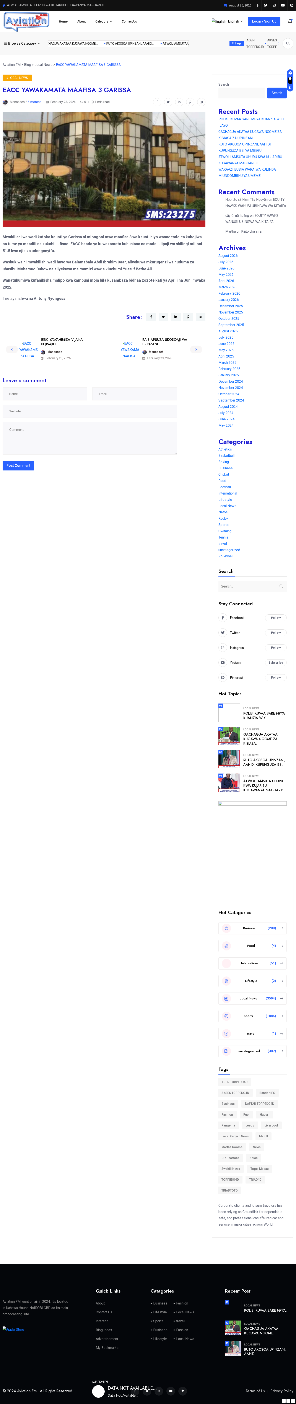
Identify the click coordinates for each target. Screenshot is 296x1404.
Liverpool (271, 1125)
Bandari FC (267, 1093)
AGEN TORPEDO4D (234, 1082)
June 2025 (226, 344)
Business (225, 468)
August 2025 (228, 331)
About (81, 21)
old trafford (230, 1158)
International (227, 493)
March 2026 (227, 287)
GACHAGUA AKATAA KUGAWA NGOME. (261, 1331)
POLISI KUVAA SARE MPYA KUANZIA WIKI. (264, 715)
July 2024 (225, 413)
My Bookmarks (107, 1348)
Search (223, 84)
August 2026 (228, 256)
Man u (263, 1136)
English (233, 21)
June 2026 (226, 268)
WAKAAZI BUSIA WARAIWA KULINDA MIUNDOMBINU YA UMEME (53, 5)
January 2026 (228, 300)
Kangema (228, 1125)
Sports (223, 525)
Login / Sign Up (264, 21)
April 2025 (226, 356)
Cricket (223, 474)
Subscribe (276, 662)
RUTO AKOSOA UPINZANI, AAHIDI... (120, 43)
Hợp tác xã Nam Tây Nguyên (246, 200)
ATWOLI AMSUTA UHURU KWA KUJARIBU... (182, 43)
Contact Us (129, 21)
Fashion (227, 1114)
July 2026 (225, 262)
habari (264, 1114)
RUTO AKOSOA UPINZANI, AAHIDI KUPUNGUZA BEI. (264, 762)
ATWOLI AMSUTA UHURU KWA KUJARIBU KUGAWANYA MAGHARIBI (263, 786)
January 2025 (228, 375)
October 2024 (228, 394)
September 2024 (231, 400)
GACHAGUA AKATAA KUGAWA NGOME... (60, 43)
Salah (254, 1158)
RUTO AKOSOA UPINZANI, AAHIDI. (265, 1352)
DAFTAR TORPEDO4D (259, 1103)
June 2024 (226, 419)
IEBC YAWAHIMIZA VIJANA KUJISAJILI (62, 342)
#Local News (17, 78)
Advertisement (107, 1339)
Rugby (223, 518)
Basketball (226, 456)
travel (222, 544)
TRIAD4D (255, 1179)
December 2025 (230, 306)
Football (224, 487)
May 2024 (226, 425)
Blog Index (104, 1330)
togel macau (259, 1169)
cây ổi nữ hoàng (237, 216)
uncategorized (229, 550)
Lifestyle (225, 500)
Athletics (225, 449)
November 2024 (230, 388)
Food (222, 481)
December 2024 (230, 381)
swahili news (230, 1169)
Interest (102, 1321)
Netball (223, 512)
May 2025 (226, 350)
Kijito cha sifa (251, 231)
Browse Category (22, 43)
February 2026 (229, 293)
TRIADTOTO (229, 1190)
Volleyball (225, 556)
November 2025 (230, 312)
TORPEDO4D (230, 1179)
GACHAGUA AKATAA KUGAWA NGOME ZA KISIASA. (260, 739)
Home (63, 21)
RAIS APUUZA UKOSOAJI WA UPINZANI (164, 342)
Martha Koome (231, 1147)
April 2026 (226, 281)
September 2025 (231, 325)
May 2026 (226, 275)
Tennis (223, 537)
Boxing (223, 462)
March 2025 (227, 363)
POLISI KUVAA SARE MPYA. (265, 1310)
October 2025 (228, 319)
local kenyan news (235, 1136)
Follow (276, 617)
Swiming (224, 531)
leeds (250, 1125)
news (257, 1147)
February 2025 (229, 369)
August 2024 (228, 407)
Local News (227, 506)
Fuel (246, 1114)
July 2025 (225, 337)
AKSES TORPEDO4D (235, 1093)
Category (101, 21)
